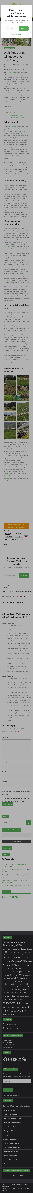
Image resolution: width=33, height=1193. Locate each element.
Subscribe (24, 28)
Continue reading (16, 34)
